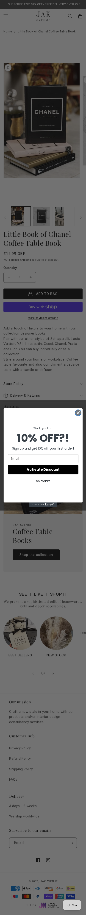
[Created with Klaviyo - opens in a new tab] (43, 504)
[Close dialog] (78, 413)
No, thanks (43, 481)
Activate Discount (43, 469)
